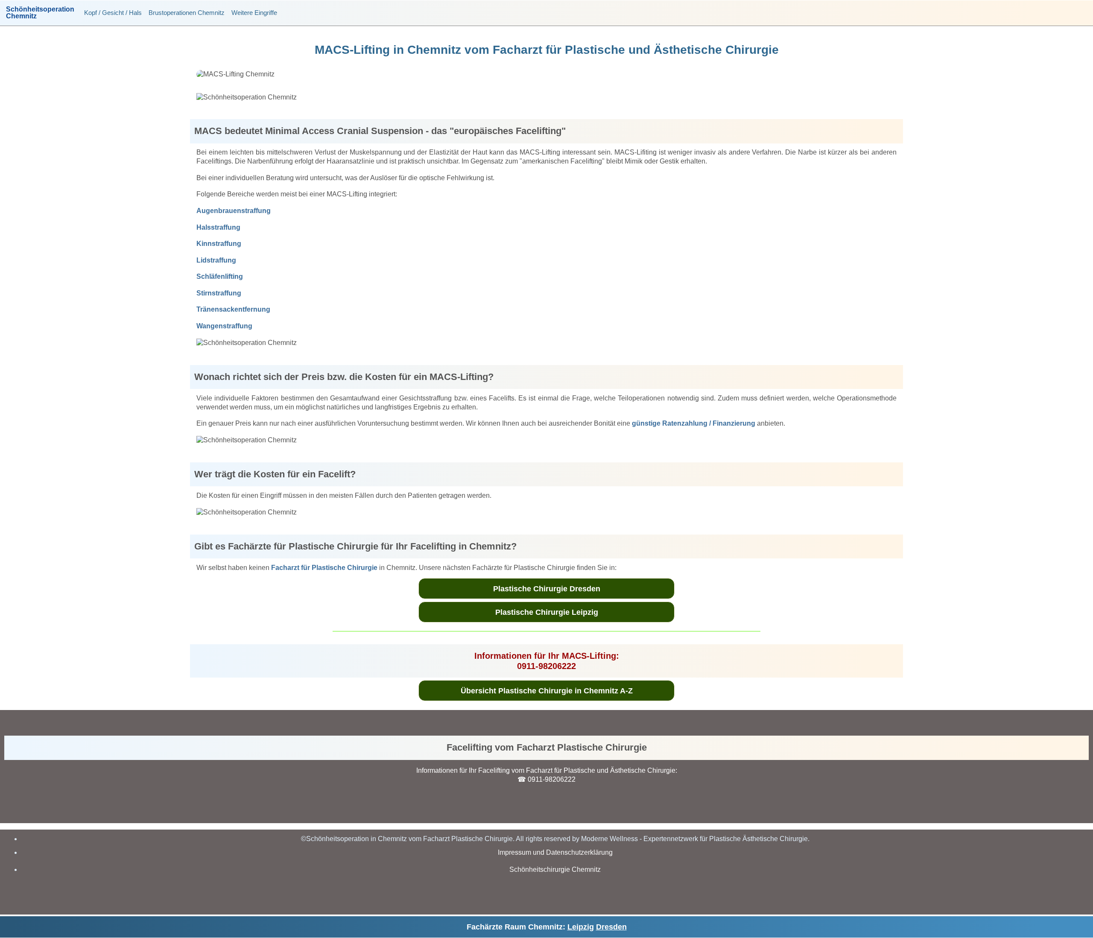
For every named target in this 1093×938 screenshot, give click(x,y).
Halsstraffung (218, 227)
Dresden (611, 927)
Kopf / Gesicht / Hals (113, 12)
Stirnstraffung (218, 293)
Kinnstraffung (218, 243)
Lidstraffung (216, 260)
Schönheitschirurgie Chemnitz (555, 869)
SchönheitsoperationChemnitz (40, 13)
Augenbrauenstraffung (233, 210)
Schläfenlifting (219, 276)
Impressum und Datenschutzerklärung (555, 852)
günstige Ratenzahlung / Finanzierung (693, 423)
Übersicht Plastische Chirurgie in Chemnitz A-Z (547, 691)
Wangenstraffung (224, 326)
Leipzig (580, 927)
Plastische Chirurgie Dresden (546, 588)
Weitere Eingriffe (254, 12)
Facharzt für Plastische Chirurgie (324, 567)
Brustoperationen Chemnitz (187, 12)
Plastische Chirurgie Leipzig (546, 612)
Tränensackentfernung (233, 309)
